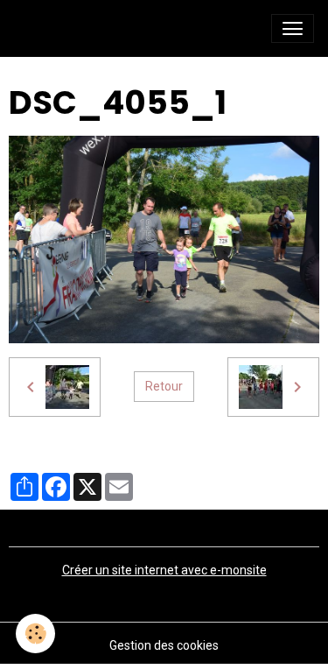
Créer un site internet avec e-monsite (164, 570)
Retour (164, 386)
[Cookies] (35, 633)
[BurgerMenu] (292, 28)
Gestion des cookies (164, 645)
